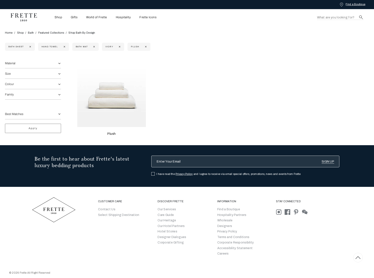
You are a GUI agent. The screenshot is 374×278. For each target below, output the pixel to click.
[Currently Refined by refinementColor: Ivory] (119, 47)
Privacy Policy (184, 174)
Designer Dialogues (172, 237)
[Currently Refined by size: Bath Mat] (93, 47)
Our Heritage (167, 220)
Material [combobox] (10, 63)
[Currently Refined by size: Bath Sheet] (30, 47)
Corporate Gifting (171, 242)
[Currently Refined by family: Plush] (145, 47)
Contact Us (106, 209)
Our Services (167, 209)
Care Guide (166, 215)
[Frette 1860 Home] (21, 17)
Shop (20, 32)
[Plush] (111, 92)
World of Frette (96, 17)
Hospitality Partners (232, 215)
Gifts (74, 17)
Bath (31, 32)
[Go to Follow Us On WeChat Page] (306, 212)
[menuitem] (52, 17)
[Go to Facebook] (289, 212)
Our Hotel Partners (171, 226)
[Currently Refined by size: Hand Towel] (64, 47)
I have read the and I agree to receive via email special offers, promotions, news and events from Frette (228, 174)
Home (9, 32)
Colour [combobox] (9, 84)
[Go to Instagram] (280, 212)
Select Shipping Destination (118, 215)
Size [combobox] (8, 73)
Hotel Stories (167, 231)
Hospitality (123, 17)
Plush (111, 133)
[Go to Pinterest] (297, 212)
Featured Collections (51, 32)
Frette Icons (147, 17)
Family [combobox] (9, 94)
